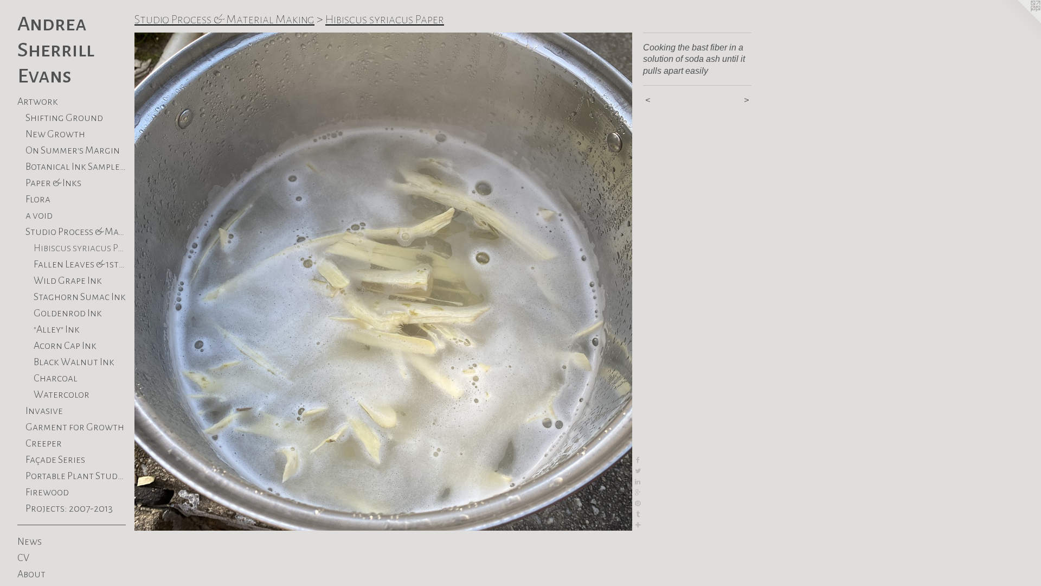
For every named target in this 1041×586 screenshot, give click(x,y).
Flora (37, 199)
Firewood (47, 492)
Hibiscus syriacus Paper (80, 248)
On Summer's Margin (72, 150)
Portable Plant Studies (75, 475)
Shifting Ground (64, 117)
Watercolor (61, 394)
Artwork (37, 101)
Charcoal (56, 378)
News (29, 541)
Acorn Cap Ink (65, 345)
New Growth (55, 134)
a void (39, 215)
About (31, 574)
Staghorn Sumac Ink (80, 296)
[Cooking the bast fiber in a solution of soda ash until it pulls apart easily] (383, 282)
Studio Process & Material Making (75, 231)
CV (23, 557)
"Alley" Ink (57, 329)
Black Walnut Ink (74, 361)
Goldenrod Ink (68, 313)
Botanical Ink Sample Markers (75, 166)
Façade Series (55, 459)
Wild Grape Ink (68, 280)
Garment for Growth (74, 427)
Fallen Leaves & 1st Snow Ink (80, 264)
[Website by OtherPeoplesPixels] (1019, 21)
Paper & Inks (53, 182)
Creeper (43, 443)
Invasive (44, 410)
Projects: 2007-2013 (69, 508)
